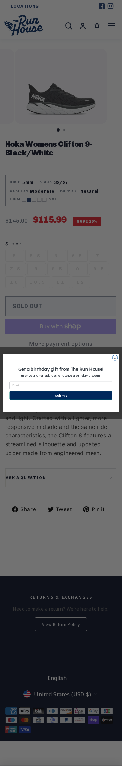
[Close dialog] (114, 357)
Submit (60, 395)
